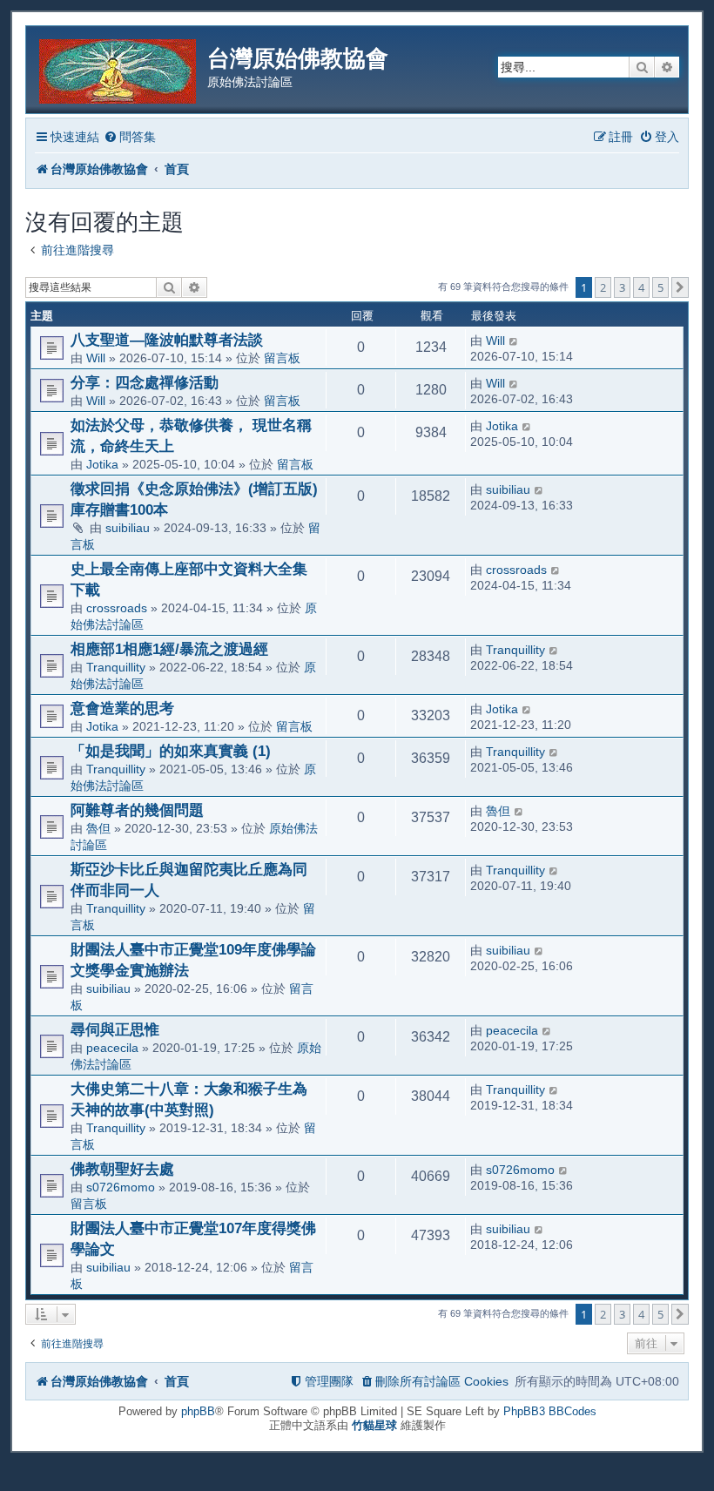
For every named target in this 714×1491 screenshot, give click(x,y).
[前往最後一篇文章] (514, 340)
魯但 (98, 828)
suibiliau (127, 528)
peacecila (112, 1048)
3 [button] (622, 287)
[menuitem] (130, 137)
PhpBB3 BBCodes (549, 1411)
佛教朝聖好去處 (122, 1168)
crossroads (116, 608)
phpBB (198, 1411)
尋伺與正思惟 (115, 1029)
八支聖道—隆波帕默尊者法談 (167, 339)
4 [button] (641, 287)
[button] (680, 287)
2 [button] (603, 287)
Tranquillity (115, 667)
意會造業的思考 (122, 708)
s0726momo (120, 1187)
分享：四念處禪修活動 (145, 382)
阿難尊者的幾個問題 (137, 810)
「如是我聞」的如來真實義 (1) (171, 750)
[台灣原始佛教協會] (118, 68)
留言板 (282, 358)
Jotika (102, 464)
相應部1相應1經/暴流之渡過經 (169, 649)
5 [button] (660, 287)
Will (95, 358)
